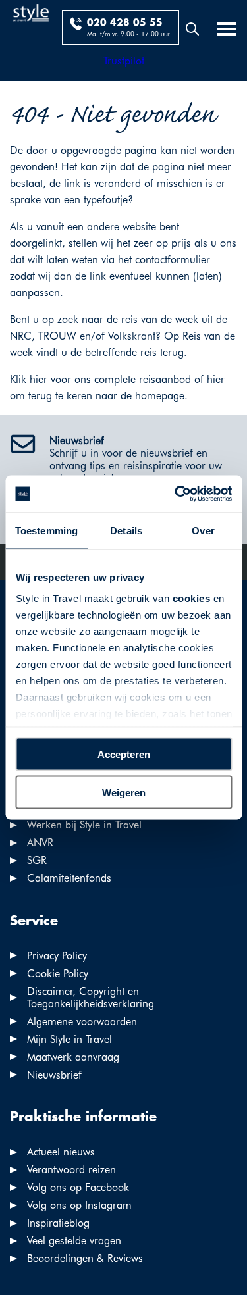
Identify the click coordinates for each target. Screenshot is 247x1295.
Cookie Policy (57, 973)
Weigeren (124, 792)
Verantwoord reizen (71, 1169)
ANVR (40, 842)
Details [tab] (126, 530)
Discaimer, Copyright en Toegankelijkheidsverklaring (90, 997)
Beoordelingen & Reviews (85, 1258)
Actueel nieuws (61, 1152)
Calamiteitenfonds (69, 878)
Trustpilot (123, 61)
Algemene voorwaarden (82, 1021)
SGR (37, 860)
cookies (191, 598)
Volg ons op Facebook (78, 1187)
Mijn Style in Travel (69, 1039)
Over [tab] (203, 530)
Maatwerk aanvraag (73, 1057)
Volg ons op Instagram (79, 1205)
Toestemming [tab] (46, 530)
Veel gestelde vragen (74, 1240)
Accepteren (123, 753)
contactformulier (172, 259)
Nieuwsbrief (54, 1075)
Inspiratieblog (58, 1223)
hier (38, 379)
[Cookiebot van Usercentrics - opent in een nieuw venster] (176, 494)
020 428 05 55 (125, 23)
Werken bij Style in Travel (84, 825)
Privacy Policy (57, 956)
